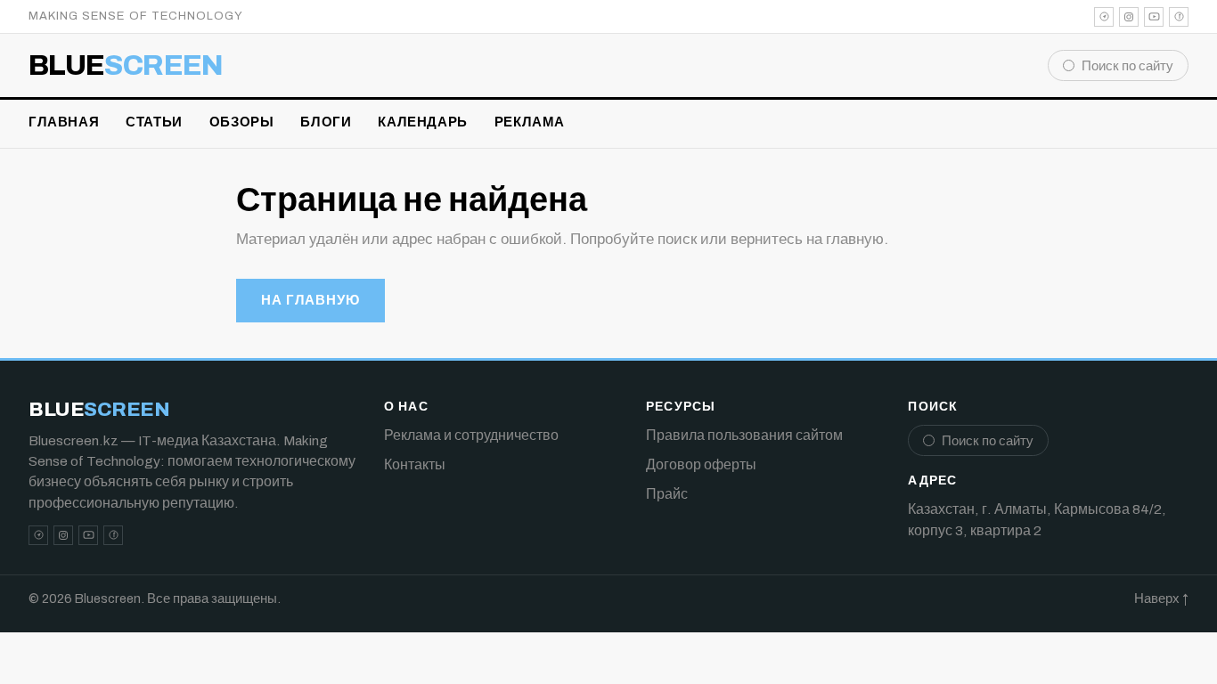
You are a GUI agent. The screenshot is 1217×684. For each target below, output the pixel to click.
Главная (64, 122)
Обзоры (241, 122)
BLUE (126, 66)
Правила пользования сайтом (744, 435)
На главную (310, 300)
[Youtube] (1154, 17)
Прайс (667, 493)
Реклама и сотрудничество (471, 435)
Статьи (154, 122)
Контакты (414, 464)
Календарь (422, 122)
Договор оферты (701, 464)
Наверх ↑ (1161, 598)
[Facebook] (1178, 17)
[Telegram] (1104, 17)
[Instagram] (1129, 17)
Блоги (325, 122)
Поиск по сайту (1127, 66)
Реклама (529, 122)
